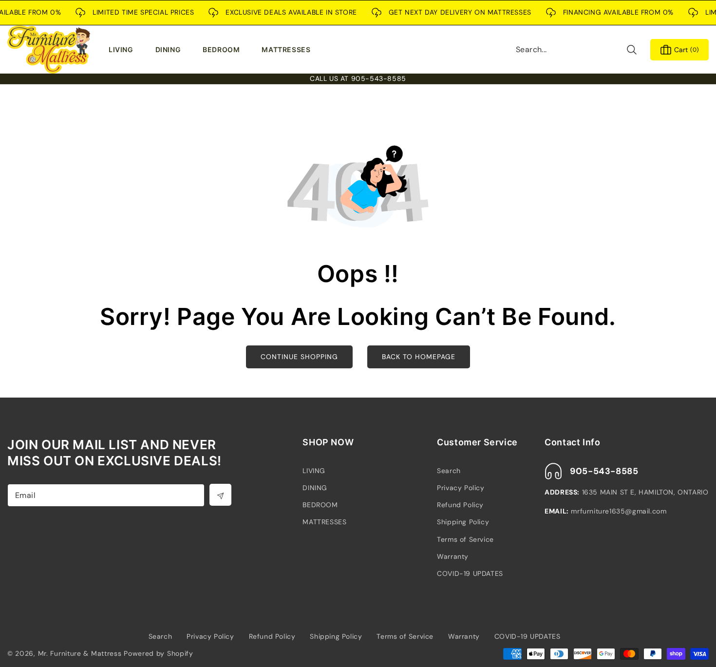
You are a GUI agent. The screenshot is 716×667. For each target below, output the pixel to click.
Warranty (453, 556)
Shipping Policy (463, 521)
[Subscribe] (220, 495)
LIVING (313, 470)
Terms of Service (465, 539)
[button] (123, 50)
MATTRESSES (324, 521)
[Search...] (631, 49)
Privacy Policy (460, 487)
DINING (314, 487)
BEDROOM (320, 504)
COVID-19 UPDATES (470, 573)
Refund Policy (460, 504)
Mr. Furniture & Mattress (80, 653)
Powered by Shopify (158, 653)
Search (449, 470)
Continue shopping (299, 356)
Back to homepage (418, 356)
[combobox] (577, 49)
